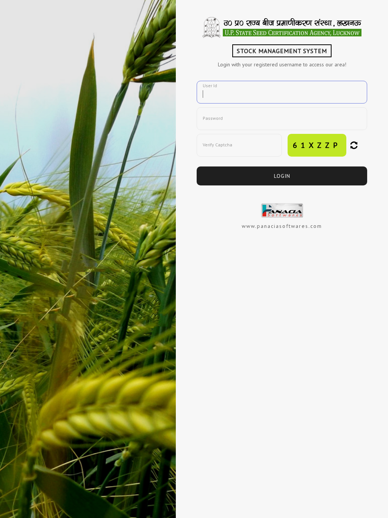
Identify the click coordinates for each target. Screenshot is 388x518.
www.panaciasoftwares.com (282, 226)
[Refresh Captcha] (353, 145)
